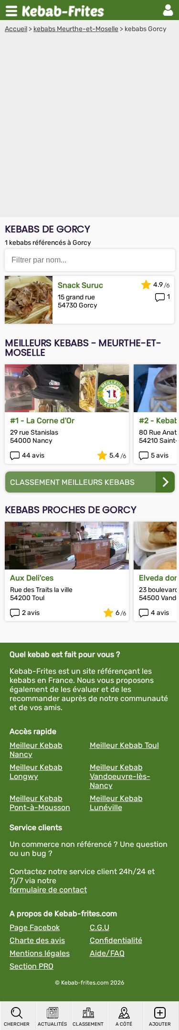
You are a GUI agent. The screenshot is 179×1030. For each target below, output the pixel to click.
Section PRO (31, 966)
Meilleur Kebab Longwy (36, 772)
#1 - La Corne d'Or (42, 420)
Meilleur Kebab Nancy (36, 750)
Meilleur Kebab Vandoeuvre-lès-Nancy (120, 776)
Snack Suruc (80, 285)
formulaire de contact (48, 889)
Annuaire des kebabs (65, 10)
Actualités (52, 1024)
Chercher (17, 1024)
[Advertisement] (89, 127)
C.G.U (99, 927)
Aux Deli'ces (31, 577)
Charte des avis (37, 940)
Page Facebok (35, 927)
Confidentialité (116, 940)
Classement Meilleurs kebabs (72, 482)
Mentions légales (40, 953)
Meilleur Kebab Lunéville (116, 803)
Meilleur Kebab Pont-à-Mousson (40, 803)
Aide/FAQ (107, 953)
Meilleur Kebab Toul (124, 745)
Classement (88, 1024)
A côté (124, 1024)
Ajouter (160, 1024)
